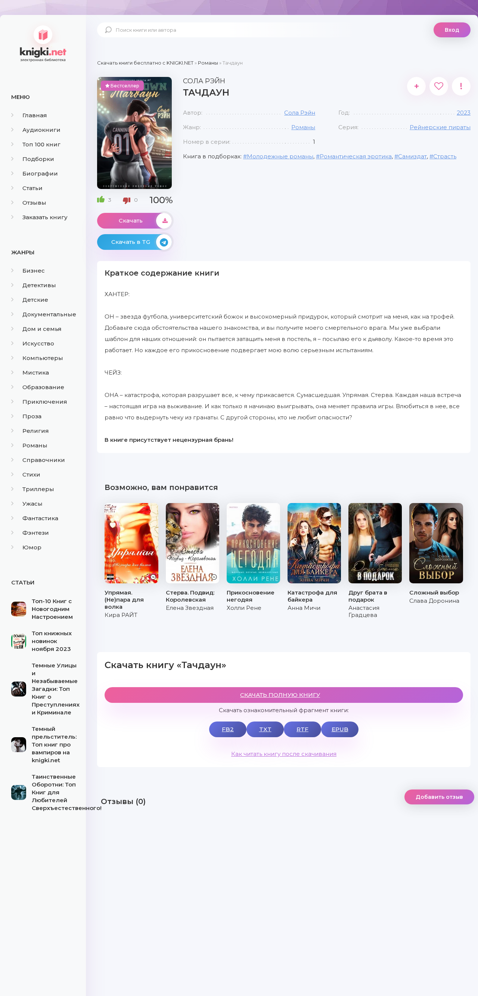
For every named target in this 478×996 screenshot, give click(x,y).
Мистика (35, 372)
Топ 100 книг (41, 144)
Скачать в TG (130, 241)
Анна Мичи (304, 607)
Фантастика (40, 518)
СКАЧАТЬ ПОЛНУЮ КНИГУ (280, 694)
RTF (302, 729)
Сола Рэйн (299, 112)
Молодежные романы (280, 156)
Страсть (444, 156)
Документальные (49, 314)
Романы (34, 445)
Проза (31, 416)
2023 (464, 112)
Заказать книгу (45, 217)
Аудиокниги (41, 129)
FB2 (228, 729)
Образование (43, 387)
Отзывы (34, 202)
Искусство (38, 343)
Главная (34, 115)
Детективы (39, 285)
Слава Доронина (434, 600)
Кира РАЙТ (121, 614)
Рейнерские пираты (440, 127)
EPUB (340, 729)
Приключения (44, 401)
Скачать (131, 220)
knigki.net (43, 43)
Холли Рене (244, 607)
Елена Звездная (190, 607)
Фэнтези (35, 532)
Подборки (38, 158)
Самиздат (412, 156)
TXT (265, 729)
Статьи (32, 188)
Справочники (43, 459)
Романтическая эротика (356, 156)
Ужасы (32, 503)
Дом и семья (42, 328)
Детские (35, 299)
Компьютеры (42, 358)
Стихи (31, 474)
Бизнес (33, 270)
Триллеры (38, 489)
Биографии (40, 173)
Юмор (31, 547)
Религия (35, 430)
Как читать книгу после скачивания (283, 753)
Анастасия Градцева (363, 611)
